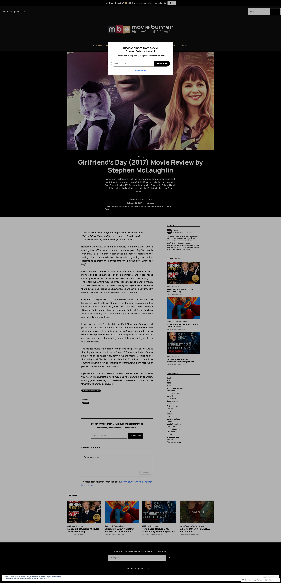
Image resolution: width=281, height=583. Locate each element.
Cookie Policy (43, 579)
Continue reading (140, 70)
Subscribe (162, 63)
